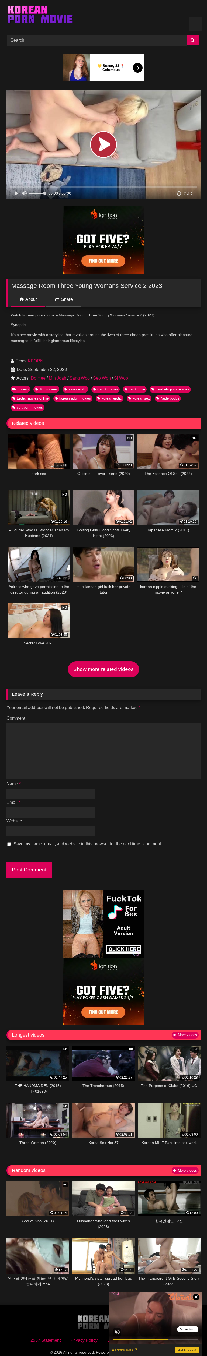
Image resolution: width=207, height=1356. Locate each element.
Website (14, 821)
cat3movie (137, 389)
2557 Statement (45, 1340)
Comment (15, 718)
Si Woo (121, 378)
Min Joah (57, 378)
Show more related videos (103, 669)
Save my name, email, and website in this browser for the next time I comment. (87, 844)
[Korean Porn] (103, 15)
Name (13, 784)
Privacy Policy (84, 1340)
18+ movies (48, 389)
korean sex (141, 398)
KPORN (35, 361)
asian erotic (77, 389)
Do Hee (38, 378)
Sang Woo (80, 378)
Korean (23, 389)
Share (66, 299)
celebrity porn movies (172, 389)
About (31, 299)
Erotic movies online (33, 398)
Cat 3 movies (107, 389)
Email (13, 802)
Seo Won (102, 378)
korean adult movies (75, 398)
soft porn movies (30, 407)
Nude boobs (170, 398)
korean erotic (112, 398)
